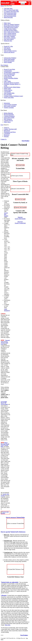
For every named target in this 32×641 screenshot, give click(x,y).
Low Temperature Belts (10, 14)
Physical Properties (9, 114)
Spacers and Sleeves (9, 52)
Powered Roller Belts (9, 74)
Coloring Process (8, 120)
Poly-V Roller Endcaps (10, 33)
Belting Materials (8, 113)
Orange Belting (8, 76)
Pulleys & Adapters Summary (12, 24)
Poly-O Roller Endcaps (10, 35)
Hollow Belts (7, 88)
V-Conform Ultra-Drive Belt (11, 11)
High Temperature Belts (10, 13)
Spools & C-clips (8, 46)
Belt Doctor (7, 130)
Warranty (6, 136)
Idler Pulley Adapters (9, 36)
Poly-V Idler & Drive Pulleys (11, 32)
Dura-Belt (5, 3)
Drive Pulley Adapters (10, 37)
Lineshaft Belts (8, 71)
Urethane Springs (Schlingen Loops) (13, 96)
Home (2, 5)
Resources (6, 135)
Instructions (7, 103)
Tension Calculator (9, 107)
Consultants (7, 133)
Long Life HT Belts (9, 75)
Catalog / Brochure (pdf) (10, 129)
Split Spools (7, 48)
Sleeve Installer (8, 62)
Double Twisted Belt (20, 223)
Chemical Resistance (9, 116)
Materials (20, 217)
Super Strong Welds (9, 117)
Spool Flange (7, 49)
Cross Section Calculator (10, 104)
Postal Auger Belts (9, 97)
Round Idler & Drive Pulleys (11, 26)
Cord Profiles (7, 91)
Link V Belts (7, 81)
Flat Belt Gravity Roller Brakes (12, 87)
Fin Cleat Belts (8, 94)
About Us (6, 127)
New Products (4, 65)
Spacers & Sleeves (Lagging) (11, 82)
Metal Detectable (8, 17)
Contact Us (3, 139)
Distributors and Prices (10, 132)
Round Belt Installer (9, 61)
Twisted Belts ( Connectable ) (11, 72)
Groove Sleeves (8, 90)
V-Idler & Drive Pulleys (10, 29)
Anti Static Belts (8, 8)
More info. (7, 625)
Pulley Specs (7, 23)
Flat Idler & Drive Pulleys (10, 30)
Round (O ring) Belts (9, 69)
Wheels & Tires (8, 40)
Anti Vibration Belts (9, 93)
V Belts (6, 79)
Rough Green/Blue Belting (11, 78)
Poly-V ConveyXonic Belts (11, 10)
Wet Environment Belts (10, 16)
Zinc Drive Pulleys (9, 39)
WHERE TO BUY (29, 3)
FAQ (2, 124)
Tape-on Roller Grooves (10, 50)
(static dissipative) (7, 309)
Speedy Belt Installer (9, 59)
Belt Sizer (20, 221)
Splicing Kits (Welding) (10, 58)
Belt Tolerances (8, 119)
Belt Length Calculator (10, 106)
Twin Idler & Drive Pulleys (11, 27)
